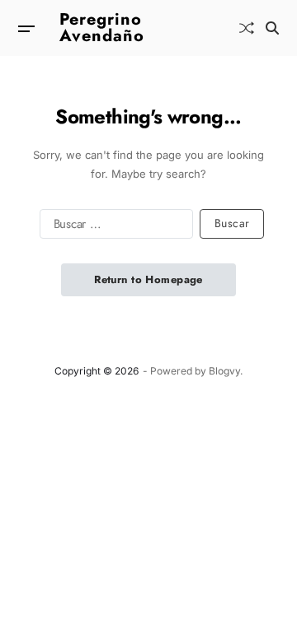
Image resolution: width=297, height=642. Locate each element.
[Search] (272, 28)
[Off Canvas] (26, 29)
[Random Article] (246, 28)
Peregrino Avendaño (101, 28)
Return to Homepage (148, 279)
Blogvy (224, 371)
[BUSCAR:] (113, 227)
